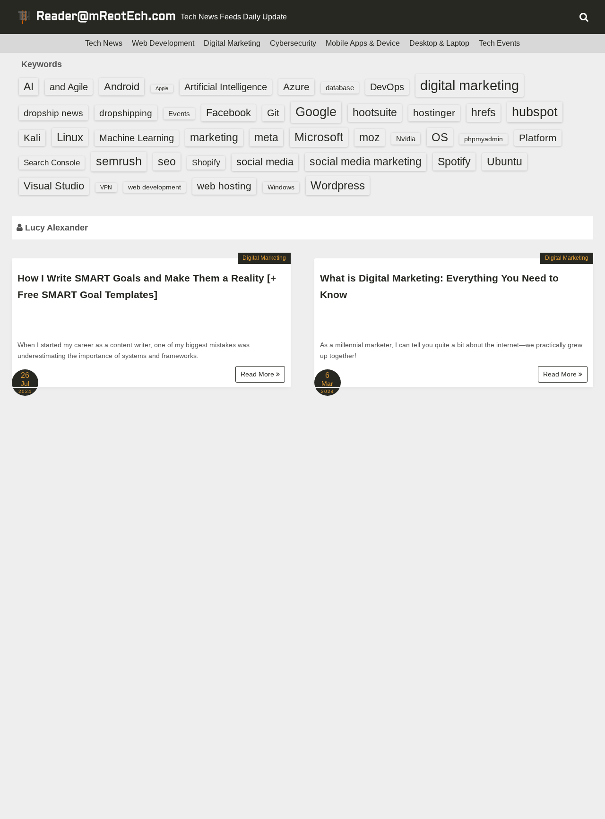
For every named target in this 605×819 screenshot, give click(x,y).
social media (265, 162)
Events (179, 114)
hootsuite (375, 112)
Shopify (206, 162)
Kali (32, 137)
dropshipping (125, 113)
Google (316, 112)
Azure (296, 86)
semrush (119, 161)
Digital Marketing (232, 43)
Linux (70, 137)
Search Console (52, 162)
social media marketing (366, 161)
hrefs (483, 112)
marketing (214, 137)
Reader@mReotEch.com (106, 17)
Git (273, 113)
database (340, 88)
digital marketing (469, 85)
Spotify (454, 161)
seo (167, 161)
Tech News (103, 43)
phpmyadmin (483, 139)
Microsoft (318, 137)
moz (369, 137)
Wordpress (338, 185)
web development (154, 187)
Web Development (163, 43)
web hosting (224, 185)
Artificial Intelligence (225, 87)
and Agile (69, 87)
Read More (258, 374)
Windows (281, 187)
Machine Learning (136, 138)
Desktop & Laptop (439, 43)
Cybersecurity (293, 43)
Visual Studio (54, 186)
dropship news (53, 113)
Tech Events (499, 43)
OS (440, 137)
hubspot (535, 112)
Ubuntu (504, 162)
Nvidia (405, 139)
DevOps (387, 87)
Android (121, 87)
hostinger (434, 112)
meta (266, 138)
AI (29, 87)
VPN (106, 187)
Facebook (228, 113)
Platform (538, 137)
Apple (162, 88)
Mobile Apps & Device (363, 43)
